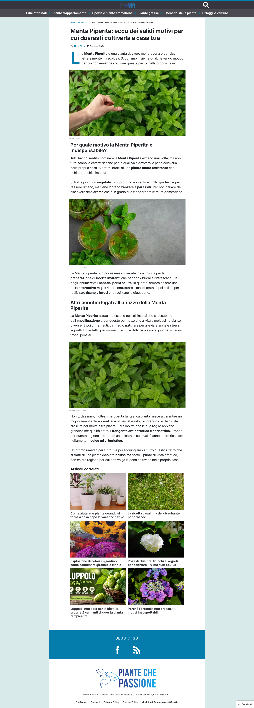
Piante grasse (148, 13)
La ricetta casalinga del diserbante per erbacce (154, 515)
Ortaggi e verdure (215, 13)
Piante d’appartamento (69, 13)
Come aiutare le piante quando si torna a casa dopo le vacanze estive (97, 515)
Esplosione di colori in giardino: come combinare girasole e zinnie (95, 563)
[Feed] (136, 649)
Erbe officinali (36, 13)
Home (72, 22)
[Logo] (127, 5)
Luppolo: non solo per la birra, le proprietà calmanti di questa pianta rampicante (96, 612)
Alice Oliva (79, 46)
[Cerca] (206, 5)
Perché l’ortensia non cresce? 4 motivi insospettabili (152, 610)
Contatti (95, 702)
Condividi (247, 704)
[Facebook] (117, 649)
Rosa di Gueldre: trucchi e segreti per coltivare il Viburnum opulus (153, 563)
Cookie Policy (130, 702)
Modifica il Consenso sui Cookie (160, 702)
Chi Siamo (81, 702)
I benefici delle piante (180, 13)
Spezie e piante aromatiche (112, 13)
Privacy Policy (111, 702)
